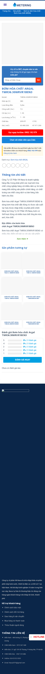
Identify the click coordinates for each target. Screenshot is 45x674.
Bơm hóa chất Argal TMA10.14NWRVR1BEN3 (11, 272)
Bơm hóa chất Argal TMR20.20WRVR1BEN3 (11, 323)
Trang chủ (6, 11)
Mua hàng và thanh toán (14, 621)
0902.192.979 (32, 151)
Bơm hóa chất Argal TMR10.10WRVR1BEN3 (33, 272)
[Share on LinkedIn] (27, 165)
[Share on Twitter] (13, 165)
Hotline (39, 636)
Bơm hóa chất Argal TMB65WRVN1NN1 (33, 297)
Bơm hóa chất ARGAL (22, 13)
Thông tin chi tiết (14, 174)
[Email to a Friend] (18, 165)
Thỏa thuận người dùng (14, 625)
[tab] (22, 174)
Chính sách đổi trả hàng (14, 612)
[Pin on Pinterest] (22, 165)
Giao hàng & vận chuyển (14, 616)
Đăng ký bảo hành (10, 153)
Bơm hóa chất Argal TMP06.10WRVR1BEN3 (11, 297)
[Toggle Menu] (5, 5)
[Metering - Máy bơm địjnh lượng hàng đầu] (22, 5)
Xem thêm (21, 239)
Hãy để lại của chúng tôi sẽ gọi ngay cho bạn (24, 72)
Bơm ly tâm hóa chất (32, 11)
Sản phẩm (17, 11)
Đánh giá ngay (22, 360)
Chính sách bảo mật (12, 608)
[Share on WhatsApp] (4, 165)
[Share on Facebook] (9, 165)
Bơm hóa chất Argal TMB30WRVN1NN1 (33, 323)
